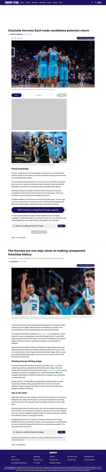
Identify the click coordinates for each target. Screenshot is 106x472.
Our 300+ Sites (72, 457)
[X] (95, 2)
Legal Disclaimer (89, 460)
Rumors (27, 2)
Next (61, 95)
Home (13, 237)
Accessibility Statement (19, 463)
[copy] (22, 38)
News (22, 2)
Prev (16, 95)
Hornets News (21, 237)
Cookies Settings (55, 463)
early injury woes (44, 334)
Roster (49, 2)
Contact (52, 457)
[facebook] (92, 2)
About (13, 457)
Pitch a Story (15, 460)
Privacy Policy (38, 460)
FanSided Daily (89, 457)
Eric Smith (14, 261)
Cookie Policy (71, 460)
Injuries (55, 2)
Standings (42, 2)
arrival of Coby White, (55, 370)
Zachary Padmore (16, 34)
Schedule (35, 2)
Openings (37, 457)
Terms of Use (53, 460)
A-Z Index (37, 463)
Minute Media (11, 467)
